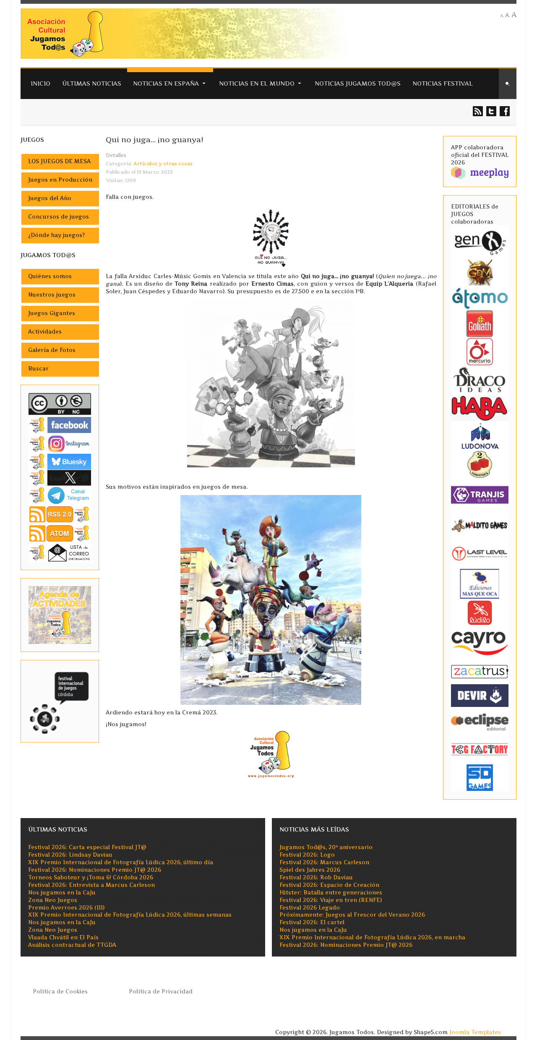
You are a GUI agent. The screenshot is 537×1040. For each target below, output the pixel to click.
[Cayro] (480, 642)
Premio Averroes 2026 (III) (66, 907)
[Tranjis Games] (480, 494)
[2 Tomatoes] (480, 464)
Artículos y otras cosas (163, 164)
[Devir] (480, 695)
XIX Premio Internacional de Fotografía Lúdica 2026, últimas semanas (130, 915)
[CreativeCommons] (60, 404)
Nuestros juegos (52, 295)
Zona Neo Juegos (52, 900)
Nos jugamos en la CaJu (62, 892)
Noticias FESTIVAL (442, 83)
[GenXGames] (480, 241)
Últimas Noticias (91, 83)
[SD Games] (480, 777)
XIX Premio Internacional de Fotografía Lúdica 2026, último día (120, 862)
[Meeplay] (480, 172)
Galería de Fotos (52, 350)
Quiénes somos (50, 276)
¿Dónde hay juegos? (56, 235)
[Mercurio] (480, 351)
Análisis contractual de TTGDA (72, 945)
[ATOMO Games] (480, 298)
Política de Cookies (60, 991)
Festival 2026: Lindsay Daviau (70, 855)
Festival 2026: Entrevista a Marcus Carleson (91, 885)
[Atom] (60, 533)
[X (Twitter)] (60, 477)
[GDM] (480, 272)
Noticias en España (166, 83)
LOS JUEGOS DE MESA (59, 161)
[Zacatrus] (480, 671)
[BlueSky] (60, 461)
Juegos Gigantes (51, 313)
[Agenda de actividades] (60, 614)
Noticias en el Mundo (257, 83)
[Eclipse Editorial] (480, 721)
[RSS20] (60, 514)
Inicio (40, 83)
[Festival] (60, 700)
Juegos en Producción (60, 180)
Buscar (38, 368)
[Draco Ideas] (480, 379)
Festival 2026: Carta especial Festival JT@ (87, 847)
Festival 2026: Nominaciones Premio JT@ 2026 (94, 870)
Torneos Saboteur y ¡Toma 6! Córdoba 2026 (90, 877)
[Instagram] (60, 444)
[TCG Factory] (480, 749)
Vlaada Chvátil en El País (63, 937)
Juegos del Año (49, 198)
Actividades (45, 331)
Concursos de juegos (58, 217)
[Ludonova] (480, 436)
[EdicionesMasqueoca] (480, 583)
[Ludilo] (480, 612)
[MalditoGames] (480, 524)
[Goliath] (480, 323)
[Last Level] (480, 553)
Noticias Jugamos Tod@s (358, 83)
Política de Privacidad (161, 991)
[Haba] (480, 407)
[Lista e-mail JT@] (60, 552)
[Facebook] (60, 425)
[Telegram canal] (60, 495)
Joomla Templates (475, 1032)
